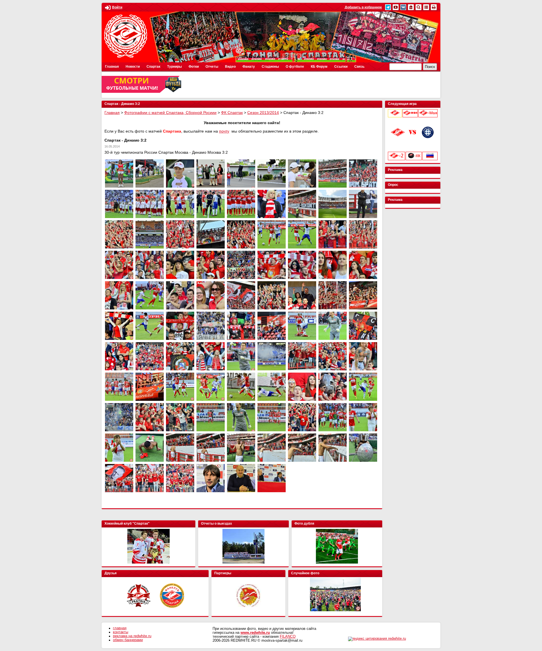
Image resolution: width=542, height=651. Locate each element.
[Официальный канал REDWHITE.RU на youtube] (395, 7)
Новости (133, 67)
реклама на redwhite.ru (132, 636)
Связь (359, 67)
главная (119, 628)
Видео (230, 67)
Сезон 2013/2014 (263, 112)
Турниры (174, 67)
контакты (120, 632)
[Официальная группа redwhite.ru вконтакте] (403, 7)
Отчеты (212, 67)
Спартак (153, 67)
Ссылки (341, 67)
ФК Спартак (232, 112)
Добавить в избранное (363, 7)
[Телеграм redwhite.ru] (388, 7)
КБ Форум (319, 67)
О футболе (295, 67)
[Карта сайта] (426, 7)
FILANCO (288, 637)
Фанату (248, 67)
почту (224, 131)
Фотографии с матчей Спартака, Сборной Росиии (170, 112)
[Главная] (411, 7)
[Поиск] (418, 7)
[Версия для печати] (433, 7)
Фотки (194, 67)
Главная (112, 67)
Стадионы (270, 67)
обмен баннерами (128, 640)
